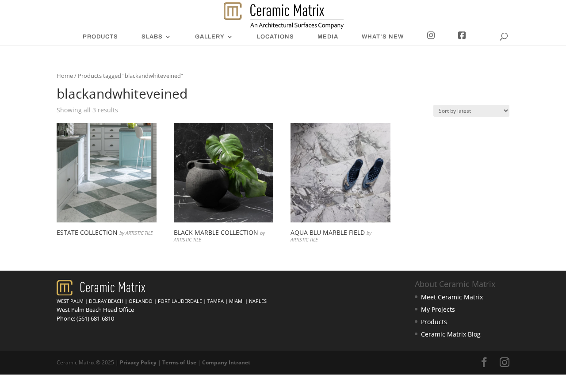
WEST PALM (70, 301)
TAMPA (215, 301)
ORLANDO (141, 301)
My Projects (438, 309)
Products (434, 322)
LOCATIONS (275, 37)
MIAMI (236, 301)
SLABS (152, 37)
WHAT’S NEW (383, 37)
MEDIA (327, 37)
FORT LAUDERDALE (180, 301)
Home (65, 76)
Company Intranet (226, 362)
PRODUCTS (100, 37)
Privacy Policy (138, 362)
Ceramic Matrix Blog (451, 334)
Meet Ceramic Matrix (452, 297)
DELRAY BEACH (106, 301)
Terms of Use (179, 362)
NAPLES (258, 301)
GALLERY (210, 37)
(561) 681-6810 (95, 318)
